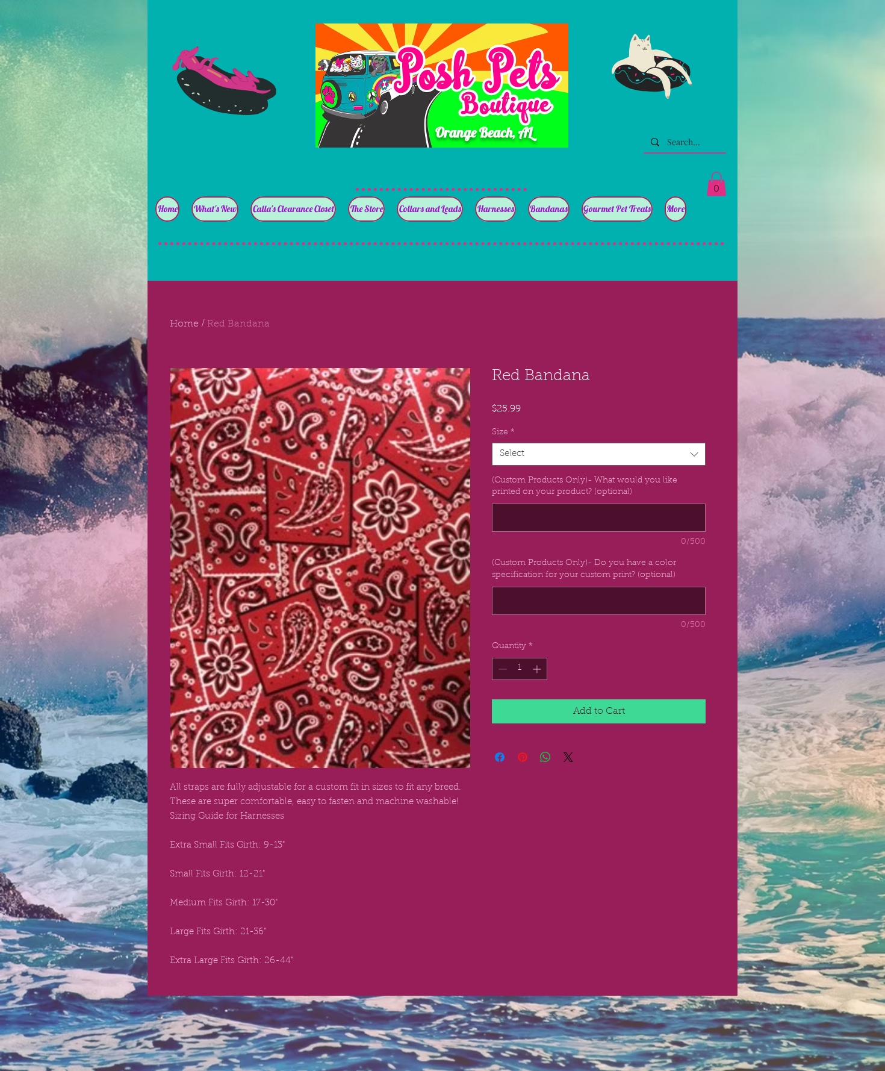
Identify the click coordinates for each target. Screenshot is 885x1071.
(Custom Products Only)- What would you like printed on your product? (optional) (584, 486)
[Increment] (537, 668)
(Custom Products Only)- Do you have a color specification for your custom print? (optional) (584, 569)
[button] (716, 184)
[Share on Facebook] (499, 757)
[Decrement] (501, 668)
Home (184, 324)
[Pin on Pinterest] (522, 757)
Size (503, 432)
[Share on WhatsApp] (545, 757)
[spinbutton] (519, 668)
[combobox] (599, 454)
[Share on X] (568, 757)
